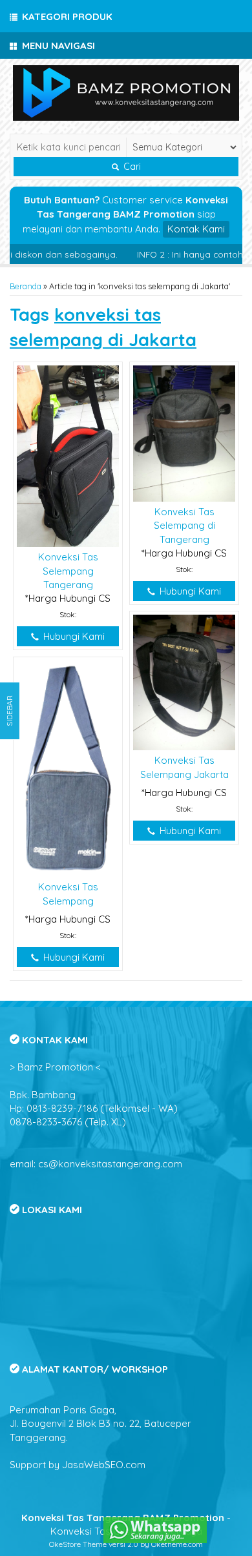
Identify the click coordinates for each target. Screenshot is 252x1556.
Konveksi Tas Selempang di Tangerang (184, 526)
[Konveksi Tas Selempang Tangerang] (68, 455)
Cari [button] (131, 166)
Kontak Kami (196, 229)
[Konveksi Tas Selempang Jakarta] (184, 681)
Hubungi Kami (73, 636)
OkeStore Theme (78, 1544)
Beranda (25, 286)
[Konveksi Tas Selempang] (68, 768)
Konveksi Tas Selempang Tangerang (68, 571)
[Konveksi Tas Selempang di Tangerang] (184, 432)
